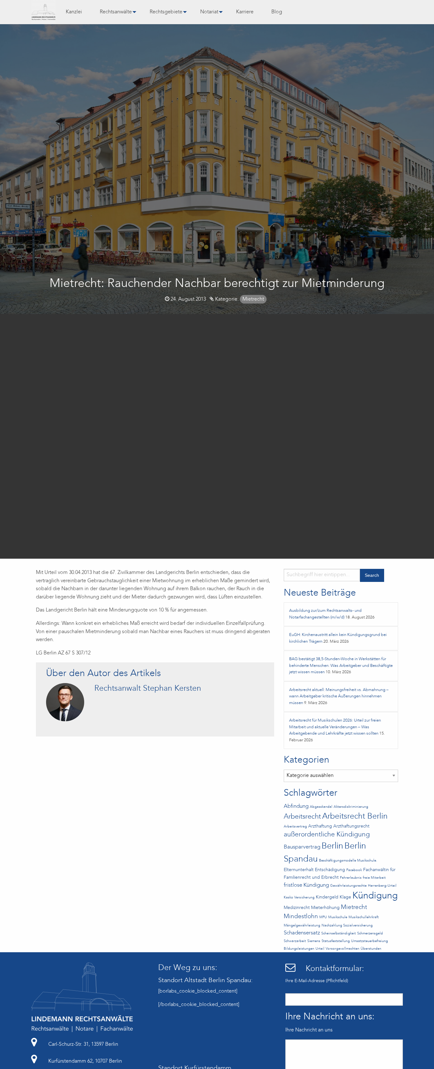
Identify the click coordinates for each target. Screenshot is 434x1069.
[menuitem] (74, 12)
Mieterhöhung (325, 907)
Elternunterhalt (299, 870)
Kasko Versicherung (299, 897)
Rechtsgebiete (166, 12)
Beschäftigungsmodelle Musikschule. (348, 861)
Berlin (332, 846)
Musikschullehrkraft (364, 917)
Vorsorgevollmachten (342, 949)
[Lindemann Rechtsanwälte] (43, 12)
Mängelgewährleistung (302, 925)
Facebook (354, 870)
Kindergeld (327, 897)
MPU (323, 917)
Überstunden (371, 949)
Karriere (245, 12)
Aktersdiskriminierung (351, 807)
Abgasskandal (321, 807)
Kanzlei (74, 12)
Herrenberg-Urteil (382, 886)
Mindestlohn (301, 917)
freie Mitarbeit (374, 878)
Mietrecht (253, 299)
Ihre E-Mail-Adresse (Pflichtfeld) (316, 981)
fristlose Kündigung (306, 885)
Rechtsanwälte (116, 12)
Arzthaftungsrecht (351, 826)
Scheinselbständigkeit (338, 933)
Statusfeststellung (336, 941)
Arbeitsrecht (302, 816)
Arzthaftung (320, 826)
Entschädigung (330, 870)
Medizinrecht (297, 907)
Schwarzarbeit (295, 941)
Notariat (209, 12)
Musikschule (337, 917)
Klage (345, 897)
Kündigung (375, 896)
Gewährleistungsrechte (348, 886)
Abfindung (296, 806)
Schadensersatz (302, 933)
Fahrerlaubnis (351, 878)
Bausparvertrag (302, 847)
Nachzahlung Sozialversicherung (347, 925)
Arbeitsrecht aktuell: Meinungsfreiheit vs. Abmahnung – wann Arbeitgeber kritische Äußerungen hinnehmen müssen (339, 696)
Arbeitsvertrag (295, 826)
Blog (276, 12)
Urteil (319, 949)
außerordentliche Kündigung (327, 834)
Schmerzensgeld (370, 933)
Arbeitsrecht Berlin (355, 817)
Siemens (313, 941)
